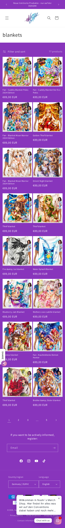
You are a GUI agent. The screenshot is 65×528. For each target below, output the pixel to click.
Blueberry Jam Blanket (14, 312)
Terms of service (33, 515)
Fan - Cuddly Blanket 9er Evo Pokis (46, 91)
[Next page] (56, 420)
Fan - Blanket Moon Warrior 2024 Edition (16, 136)
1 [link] (9, 420)
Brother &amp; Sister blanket (47, 400)
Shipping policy (51, 515)
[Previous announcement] (6, 4)
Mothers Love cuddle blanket (46, 312)
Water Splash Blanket (43, 269)
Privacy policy (16, 515)
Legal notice (45, 520)
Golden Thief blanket (43, 135)
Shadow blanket (10, 355)
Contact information (27, 520)
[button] (7, 18)
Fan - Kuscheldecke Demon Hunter (45, 356)
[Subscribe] (54, 448)
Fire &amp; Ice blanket (13, 269)
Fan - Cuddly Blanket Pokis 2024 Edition (15, 91)
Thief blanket (9, 226)
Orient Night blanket (43, 181)
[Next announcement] (58, 4)
